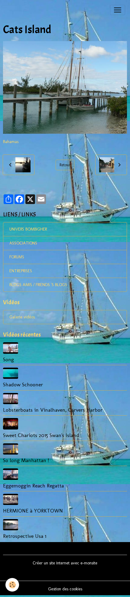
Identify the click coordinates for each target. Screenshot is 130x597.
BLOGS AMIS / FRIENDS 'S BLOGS (38, 284)
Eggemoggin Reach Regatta (33, 485)
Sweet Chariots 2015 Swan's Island (41, 435)
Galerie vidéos (22, 317)
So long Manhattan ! (26, 460)
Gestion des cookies (65, 589)
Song (8, 359)
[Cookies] (12, 585)
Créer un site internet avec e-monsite (65, 563)
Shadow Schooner (23, 384)
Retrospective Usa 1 (24, 536)
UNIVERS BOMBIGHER (28, 229)
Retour (65, 165)
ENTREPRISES (20, 270)
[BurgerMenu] (117, 10)
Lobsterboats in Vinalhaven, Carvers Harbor (52, 410)
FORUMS (16, 257)
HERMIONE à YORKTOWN (33, 510)
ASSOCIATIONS (23, 243)
